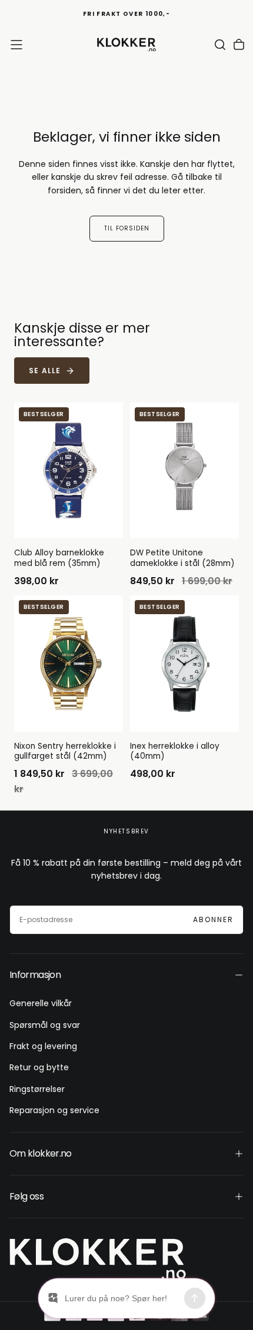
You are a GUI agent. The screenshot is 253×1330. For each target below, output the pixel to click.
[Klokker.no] (97, 1258)
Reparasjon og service (54, 1110)
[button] (16, 45)
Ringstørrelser (37, 1089)
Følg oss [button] (26, 1196)
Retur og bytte (39, 1067)
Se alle (45, 371)
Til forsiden (126, 228)
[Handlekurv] (239, 44)
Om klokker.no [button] (40, 1153)
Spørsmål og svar (44, 1025)
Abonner (213, 919)
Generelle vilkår (40, 1003)
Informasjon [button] (35, 974)
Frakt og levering (43, 1046)
